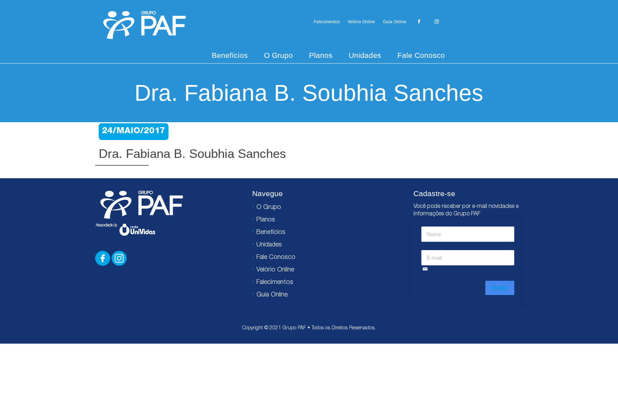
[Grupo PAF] (144, 25)
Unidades (365, 55)
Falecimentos (327, 21)
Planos (321, 55)
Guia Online (394, 21)
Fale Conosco (421, 55)
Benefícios (230, 55)
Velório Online (361, 21)
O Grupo (278, 55)
